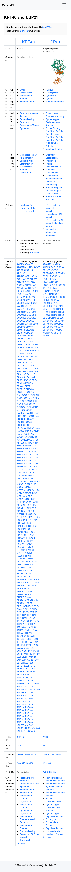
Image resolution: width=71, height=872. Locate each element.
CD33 (35, 323)
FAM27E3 (31, 374)
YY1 (59, 332)
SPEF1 (30, 603)
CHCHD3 (21, 338)
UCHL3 (53, 320)
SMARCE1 (22, 591)
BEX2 (19, 291)
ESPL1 (46, 276)
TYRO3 (35, 644)
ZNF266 (36, 689)
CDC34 (56, 270)
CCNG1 (28, 323)
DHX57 (20, 359)
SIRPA (26, 582)
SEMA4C (28, 576)
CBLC (50, 270)
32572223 (34, 252)
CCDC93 (30, 320)
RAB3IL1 (27, 552)
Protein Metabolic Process (54, 824)
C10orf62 (27, 294)
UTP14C (28, 653)
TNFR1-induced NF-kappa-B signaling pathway (55, 222)
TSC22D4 (21, 635)
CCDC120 (21, 314)
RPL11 (34, 564)
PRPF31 (30, 540)
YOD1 (53, 332)
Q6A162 (29, 763)
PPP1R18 (21, 534)
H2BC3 (54, 282)
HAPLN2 (21, 412)
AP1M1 (34, 276)
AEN (31, 267)
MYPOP (21, 502)
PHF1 (26, 519)
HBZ (19, 415)
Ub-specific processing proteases (51, 231)
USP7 (53, 329)
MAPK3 (55, 291)
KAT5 (34, 436)
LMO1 (20, 478)
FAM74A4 (21, 377)
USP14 (60, 320)
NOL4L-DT (21, 508)
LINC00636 (28, 472)
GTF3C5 (21, 409)
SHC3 (36, 579)
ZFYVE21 (30, 671)
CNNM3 (30, 341)
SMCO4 (32, 591)
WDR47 (46, 332)
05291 (45, 745)
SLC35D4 (32, 585)
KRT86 (20, 466)
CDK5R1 (21, 329)
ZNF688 (29, 722)
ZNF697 (20, 725)
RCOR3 (20, 561)
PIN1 (28, 525)
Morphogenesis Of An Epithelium (28, 156)
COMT (35, 344)
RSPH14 (21, 567)
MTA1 (28, 499)
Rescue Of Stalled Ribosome (54, 198)
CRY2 (35, 347)
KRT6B (20, 451)
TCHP (29, 621)
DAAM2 (28, 353)
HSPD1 (30, 427)
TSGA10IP (32, 635)
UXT (19, 656)
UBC (45, 317)
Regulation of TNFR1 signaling (56, 215)
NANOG (53, 294)
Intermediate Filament (26, 97)
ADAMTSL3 (22, 267)
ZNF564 (29, 710)
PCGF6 (53, 296)
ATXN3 (57, 264)
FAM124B (21, 374)
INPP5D (29, 430)
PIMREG (21, 525)
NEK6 (19, 505)
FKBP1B (21, 389)
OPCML (34, 514)
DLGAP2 (28, 359)
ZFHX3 (20, 668)
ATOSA (20, 285)
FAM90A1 (31, 377)
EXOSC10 (55, 276)
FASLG (27, 380)
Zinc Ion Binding (27, 831)
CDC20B (21, 326)
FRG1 (27, 392)
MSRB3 (20, 499)
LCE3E (35, 466)
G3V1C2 (21, 763)
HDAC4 (30, 415)
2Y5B (45, 771)
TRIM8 (54, 314)
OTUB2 (20, 517)
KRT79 (20, 460)
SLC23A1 (34, 582)
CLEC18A (21, 341)
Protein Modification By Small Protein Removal (55, 786)
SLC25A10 (22, 585)
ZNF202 (20, 686)
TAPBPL (34, 612)
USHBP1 (28, 650)
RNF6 (28, 564)
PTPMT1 (21, 549)
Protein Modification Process (55, 794)
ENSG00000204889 (26, 754)
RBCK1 (61, 296)
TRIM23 (46, 311)
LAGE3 (27, 466)
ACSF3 (20, 264)
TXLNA (28, 641)
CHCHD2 (31, 335)
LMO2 (26, 478)
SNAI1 (20, 594)
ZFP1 (27, 668)
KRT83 (27, 463)
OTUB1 (61, 294)
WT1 (19, 659)
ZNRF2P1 (21, 731)
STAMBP (60, 305)
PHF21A (33, 519)
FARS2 (20, 380)
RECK (28, 561)
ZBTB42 (21, 665)
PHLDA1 (21, 522)
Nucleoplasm (52, 92)
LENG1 (20, 469)
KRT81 (33, 460)
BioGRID (24, 30)
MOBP (28, 493)
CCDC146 (31, 314)
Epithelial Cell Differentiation (26, 162)
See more (21, 843)
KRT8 (27, 460)
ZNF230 (29, 686)
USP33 (53, 326)
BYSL (19, 294)
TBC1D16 (21, 615)
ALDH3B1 (21, 273)
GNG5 (32, 404)
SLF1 (52, 305)
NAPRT (35, 502)
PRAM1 (30, 534)
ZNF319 (20, 695)
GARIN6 (35, 395)
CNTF (19, 344)
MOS (34, 493)
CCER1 (20, 323)
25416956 (47, 27)
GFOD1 (20, 401)
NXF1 (33, 511)
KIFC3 (35, 439)
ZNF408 (29, 698)
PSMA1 (20, 543)
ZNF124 (20, 680)
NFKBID (27, 505)
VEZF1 (25, 656)
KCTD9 (20, 439)
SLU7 (26, 588)
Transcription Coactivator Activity (55, 115)
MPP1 (46, 294)
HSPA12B (21, 427)
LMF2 (31, 475)
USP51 (46, 329)
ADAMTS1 (29, 264)
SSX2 (19, 609)
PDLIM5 (28, 517)
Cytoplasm (51, 95)
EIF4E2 (34, 365)
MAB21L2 (35, 481)
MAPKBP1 (32, 484)
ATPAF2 (29, 285)
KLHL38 (20, 442)
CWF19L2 (28, 350)
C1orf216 (21, 299)
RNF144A (54, 299)
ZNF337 (20, 698)
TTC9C (34, 638)
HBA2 (36, 412)
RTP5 (28, 567)
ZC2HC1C (30, 665)
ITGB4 (26, 433)
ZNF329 (29, 695)
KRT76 (27, 457)
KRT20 (26, 445)
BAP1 (53, 267)
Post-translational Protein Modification (55, 779)
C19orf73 (30, 296)
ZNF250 (20, 689)
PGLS (20, 519)
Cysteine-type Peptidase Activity (54, 135)
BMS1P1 (27, 291)
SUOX (34, 609)
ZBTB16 (35, 659)
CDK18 (29, 326)
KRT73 (27, 454)
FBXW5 (20, 386)
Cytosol (23, 89)
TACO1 (26, 612)
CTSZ (19, 350)
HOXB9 (20, 421)
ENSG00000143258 (52, 754)
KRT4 (19, 448)
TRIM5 (54, 311)
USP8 (59, 329)
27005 (45, 736)
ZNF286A (21, 692)
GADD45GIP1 (23, 395)
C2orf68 (20, 302)
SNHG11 (28, 594)
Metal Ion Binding (54, 148)
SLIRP (20, 588)
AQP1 (20, 279)
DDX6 (34, 356)
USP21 (54, 42)
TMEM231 (22, 627)
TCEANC (21, 621)
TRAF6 (59, 308)
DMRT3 (20, 362)
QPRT (20, 552)
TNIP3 (20, 629)
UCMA (20, 650)
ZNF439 (29, 704)
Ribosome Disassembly (52, 171)
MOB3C (20, 493)
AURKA (46, 267)
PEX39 (36, 517)
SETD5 (20, 579)
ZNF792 (28, 728)
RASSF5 (21, 558)
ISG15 (54, 285)
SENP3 (54, 302)
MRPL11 (21, 496)
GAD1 (33, 392)
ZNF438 (20, 704)
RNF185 (46, 302)
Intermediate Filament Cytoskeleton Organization (26, 809)
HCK (24, 415)
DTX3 (52, 273)
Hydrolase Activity (54, 140)
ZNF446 (20, 707)
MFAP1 (30, 490)
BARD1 (35, 288)
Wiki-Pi (8, 5)
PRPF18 (21, 540)
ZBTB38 (29, 662)
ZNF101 (28, 677)
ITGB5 (32, 433)
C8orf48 (28, 302)
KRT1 (35, 442)
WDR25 (32, 656)
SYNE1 (46, 308)
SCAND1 (21, 573)
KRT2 (19, 445)
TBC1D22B (22, 618)
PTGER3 (29, 546)
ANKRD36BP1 (24, 276)
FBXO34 (29, 383)
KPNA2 (28, 442)
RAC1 (28, 555)
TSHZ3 (20, 638)
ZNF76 (20, 728)
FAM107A (33, 371)
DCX (28, 356)
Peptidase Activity (54, 131)
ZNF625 (29, 719)
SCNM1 (30, 573)
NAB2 (28, 502)
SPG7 (20, 606)
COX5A (20, 347)
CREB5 (28, 347)
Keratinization (26, 205)
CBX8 (32, 308)
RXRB (30, 570)
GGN (27, 401)
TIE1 (26, 624)
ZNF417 (29, 701)
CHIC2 (29, 338)
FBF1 (34, 380)
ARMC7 (20, 282)
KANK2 (28, 436)
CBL (45, 270)
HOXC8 (28, 421)
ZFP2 (33, 668)
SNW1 (28, 597)
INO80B (20, 430)
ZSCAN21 (31, 731)
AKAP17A (28, 270)
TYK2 (28, 644)
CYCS (36, 350)
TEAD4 (35, 621)
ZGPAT (30, 674)
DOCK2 (28, 362)
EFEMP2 (60, 273)
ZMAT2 (20, 677)
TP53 (52, 308)
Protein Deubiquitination (53, 165)
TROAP (20, 632)
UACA (20, 647)
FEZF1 (28, 386)
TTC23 (27, 638)
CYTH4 (20, 353)
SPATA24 (21, 600)
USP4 (60, 326)
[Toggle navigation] (64, 5)
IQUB (36, 430)
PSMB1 (28, 543)
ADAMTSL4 (48, 264)
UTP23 (36, 653)
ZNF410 (20, 701)
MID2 (37, 490)
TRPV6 (28, 632)
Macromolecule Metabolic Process (54, 833)
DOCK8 (20, 365)
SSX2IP (27, 609)
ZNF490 (20, 710)
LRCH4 (26, 481)
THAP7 (20, 624)
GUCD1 (29, 409)
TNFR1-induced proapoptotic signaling (53, 208)
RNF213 (21, 564)
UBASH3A (28, 647)
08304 (20, 745)
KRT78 (34, 457)
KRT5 (25, 448)
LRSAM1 (47, 291)
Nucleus (49, 89)
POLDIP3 (21, 528)
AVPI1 (36, 285)
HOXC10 (47, 285)
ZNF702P (29, 725)
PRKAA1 (21, 537)
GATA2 (20, 398)
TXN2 (35, 641)
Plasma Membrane (55, 101)
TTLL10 (20, 641)
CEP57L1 (28, 332)
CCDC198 (31, 317)
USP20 (59, 323)
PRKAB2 (30, 537)
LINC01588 (22, 475)
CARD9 (20, 305)
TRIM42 (35, 629)
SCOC (20, 576)
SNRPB (20, 597)
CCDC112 (21, 311)
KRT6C (27, 451)
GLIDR (33, 401)
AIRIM (20, 270)
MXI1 (33, 499)
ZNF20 (35, 683)
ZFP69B (21, 671)
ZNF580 (20, 716)
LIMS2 (33, 469)
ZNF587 (20, 719)
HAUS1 (29, 412)
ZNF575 (29, 713)
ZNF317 (30, 692)
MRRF (29, 496)
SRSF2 (35, 606)
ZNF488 (29, 707)
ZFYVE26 (21, 674)
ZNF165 (20, 683)
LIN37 (19, 472)
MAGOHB (21, 484)
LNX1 (19, 481)
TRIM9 (61, 314)
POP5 (33, 531)
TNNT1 (27, 629)
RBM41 (29, 558)
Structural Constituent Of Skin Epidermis (29, 125)
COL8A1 (27, 344)
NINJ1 (35, 505)
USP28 (46, 326)
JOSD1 (20, 436)
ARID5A (33, 279)
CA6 (35, 302)
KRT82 (20, 463)
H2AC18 (47, 282)
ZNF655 (20, 722)
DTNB (27, 365)
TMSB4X (31, 627)
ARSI (27, 282)
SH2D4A (28, 579)
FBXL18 (21, 383)
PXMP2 (30, 549)
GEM (37, 398)
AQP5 (26, 279)
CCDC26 (21, 320)
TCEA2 (31, 618)
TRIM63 (46, 314)
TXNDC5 (21, 644)
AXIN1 (20, 288)
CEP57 (20, 332)
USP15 (46, 323)
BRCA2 (60, 267)
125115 (20, 736)
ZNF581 (29, 716)
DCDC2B (21, 356)
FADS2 (25, 371)
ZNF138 (29, 680)
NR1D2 (26, 511)
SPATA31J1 (32, 600)
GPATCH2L (33, 406)
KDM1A (28, 439)
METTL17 (21, 490)
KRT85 (34, 463)
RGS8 (34, 561)
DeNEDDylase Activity (52, 144)
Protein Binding (27, 119)
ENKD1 (26, 368)
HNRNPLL (22, 418)
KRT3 (33, 445)
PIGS (28, 522)
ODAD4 (20, 514)
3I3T (51, 771)
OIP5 (27, 514)
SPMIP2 (27, 606)
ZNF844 (36, 728)
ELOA (19, 368)
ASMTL (34, 282)
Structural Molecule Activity (29, 115)
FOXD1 (46, 279)
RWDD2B (21, 570)
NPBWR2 (31, 508)
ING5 (37, 427)
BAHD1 (27, 288)
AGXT (37, 267)
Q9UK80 (47, 763)
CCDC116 (31, 311)
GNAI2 (20, 404)
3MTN (56, 771)
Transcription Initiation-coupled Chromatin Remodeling (54, 180)
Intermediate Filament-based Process (27, 819)
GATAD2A (29, 398)
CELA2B (30, 329)
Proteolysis (51, 160)
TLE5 (32, 624)
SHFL (19, 582)
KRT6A (32, 448)
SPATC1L (21, 603)
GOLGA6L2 (22, 406)
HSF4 (28, 424)
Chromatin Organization (52, 156)
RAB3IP (21, 555)
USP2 (36, 650)
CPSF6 (46, 273)
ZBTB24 (21, 662)
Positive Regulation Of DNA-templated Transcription (55, 190)
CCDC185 (21, 317)
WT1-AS (26, 659)
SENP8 (46, 305)
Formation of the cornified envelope (28, 209)
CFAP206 (21, 335)
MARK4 (20, 487)
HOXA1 (30, 418)
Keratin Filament (28, 101)
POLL (29, 528)
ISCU (19, 433)
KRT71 (35, 451)
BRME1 (36, 291)
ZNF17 (28, 683)
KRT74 (34, 454)
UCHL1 (46, 320)
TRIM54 (62, 311)
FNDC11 (30, 389)
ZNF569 (20, 713)
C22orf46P (31, 299)
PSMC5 (20, 546)
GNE (26, 404)
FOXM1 (53, 279)
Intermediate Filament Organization (26, 169)
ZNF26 (28, 689)
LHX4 (27, 469)
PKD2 (34, 525)
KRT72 (20, 454)
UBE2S (60, 317)
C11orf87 (21, 296)
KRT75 (20, 457)
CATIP (28, 305)
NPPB (20, 511)
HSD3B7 (21, 424)
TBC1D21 (31, 615)
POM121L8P (23, 531)
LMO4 (33, 478)
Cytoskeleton (26, 92)
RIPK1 (46, 299)
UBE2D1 (52, 317)
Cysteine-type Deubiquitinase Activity (53, 122)
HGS (37, 415)
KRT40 (28, 42)
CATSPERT (22, 308)
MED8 (28, 487)
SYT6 (19, 612)
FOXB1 (20, 392)
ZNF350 (46, 335)
